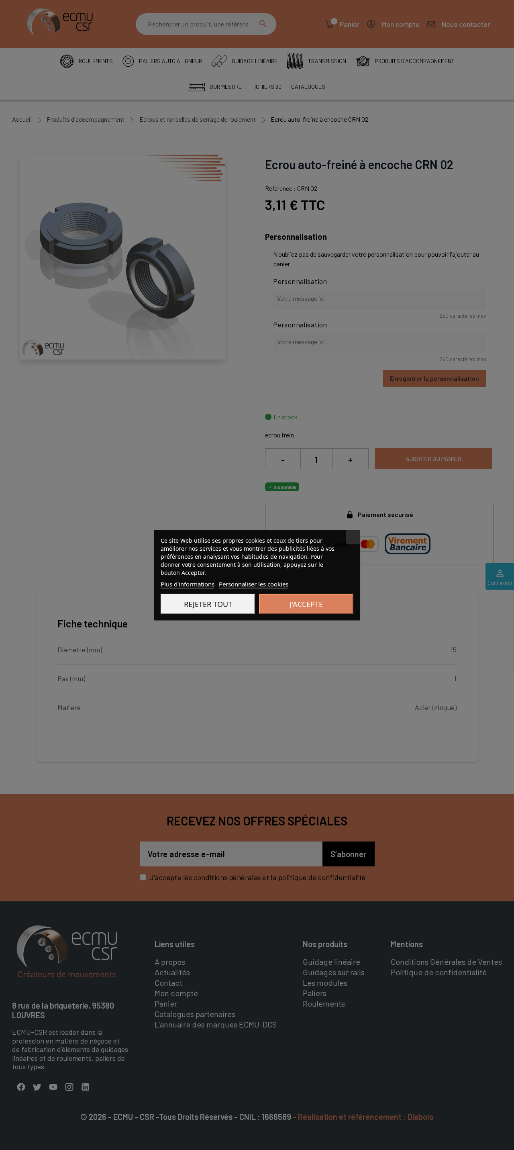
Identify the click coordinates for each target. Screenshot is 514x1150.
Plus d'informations (187, 584)
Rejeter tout (208, 604)
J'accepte (306, 604)
